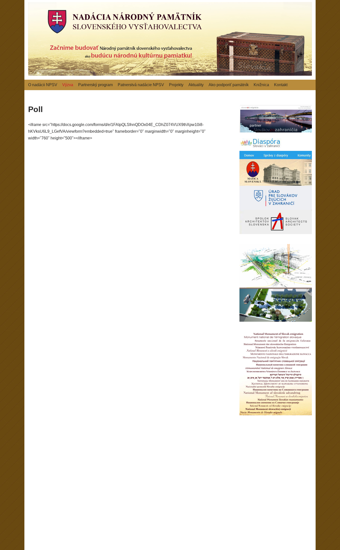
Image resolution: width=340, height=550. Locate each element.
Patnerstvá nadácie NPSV (141, 85)
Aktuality (196, 85)
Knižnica (261, 85)
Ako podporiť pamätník (229, 85)
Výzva (67, 85)
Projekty (176, 85)
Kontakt (280, 85)
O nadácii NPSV (42, 85)
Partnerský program (95, 85)
